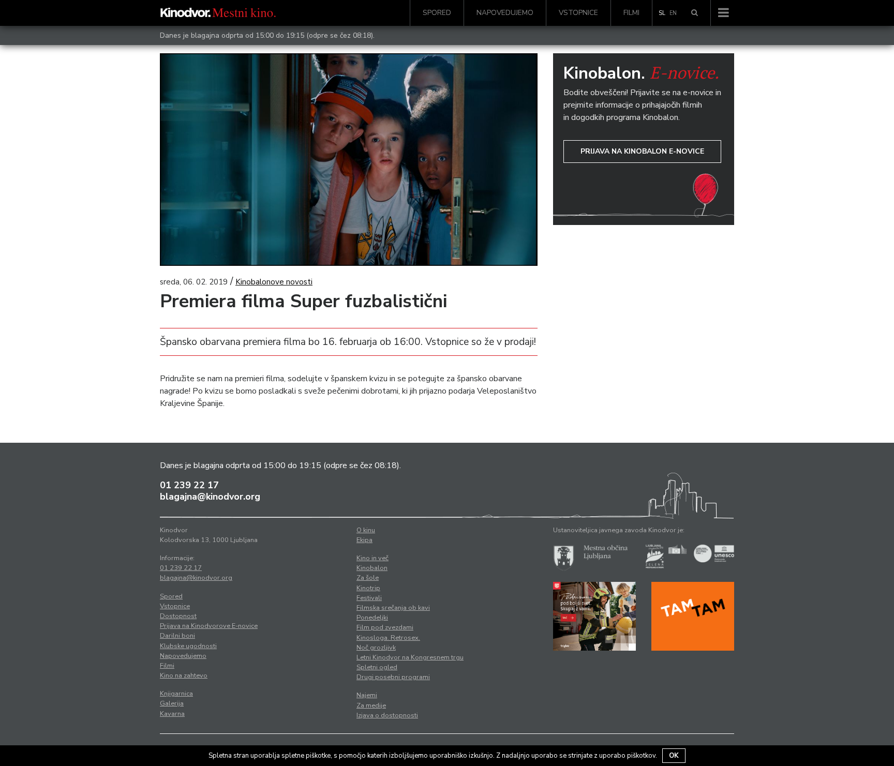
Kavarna (172, 713)
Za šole (367, 577)
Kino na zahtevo (183, 675)
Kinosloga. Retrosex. (388, 637)
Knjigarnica (176, 693)
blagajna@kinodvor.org (210, 496)
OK (674, 755)
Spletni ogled (376, 667)
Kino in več (372, 558)
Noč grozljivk (376, 647)
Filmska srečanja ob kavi (393, 607)
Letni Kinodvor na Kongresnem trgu (410, 657)
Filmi (631, 13)
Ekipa (364, 540)
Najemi (366, 695)
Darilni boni (177, 635)
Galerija (172, 703)
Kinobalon (372, 568)
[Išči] (694, 13)
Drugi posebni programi (393, 677)
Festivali (369, 598)
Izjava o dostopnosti (387, 715)
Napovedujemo (504, 13)
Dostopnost (178, 616)
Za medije (371, 705)
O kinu (365, 530)
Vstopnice (578, 13)
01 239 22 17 (189, 485)
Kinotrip (368, 588)
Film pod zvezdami (384, 627)
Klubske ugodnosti (188, 646)
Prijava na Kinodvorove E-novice (209, 625)
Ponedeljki (372, 617)
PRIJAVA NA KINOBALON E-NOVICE (642, 151)
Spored (437, 13)
